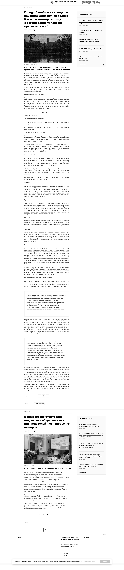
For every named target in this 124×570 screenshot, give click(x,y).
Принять (105, 561)
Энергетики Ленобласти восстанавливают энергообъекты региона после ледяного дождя (91, 21)
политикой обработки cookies (87, 561)
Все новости (82, 65)
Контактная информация (25, 535)
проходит (66, 385)
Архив (20, 537)
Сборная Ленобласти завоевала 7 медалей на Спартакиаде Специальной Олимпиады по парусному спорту (91, 435)
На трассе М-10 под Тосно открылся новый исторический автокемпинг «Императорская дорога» (91, 445)
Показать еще (49, 530)
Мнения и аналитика (39, 403)
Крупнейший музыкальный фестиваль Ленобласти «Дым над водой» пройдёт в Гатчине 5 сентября (90, 455)
